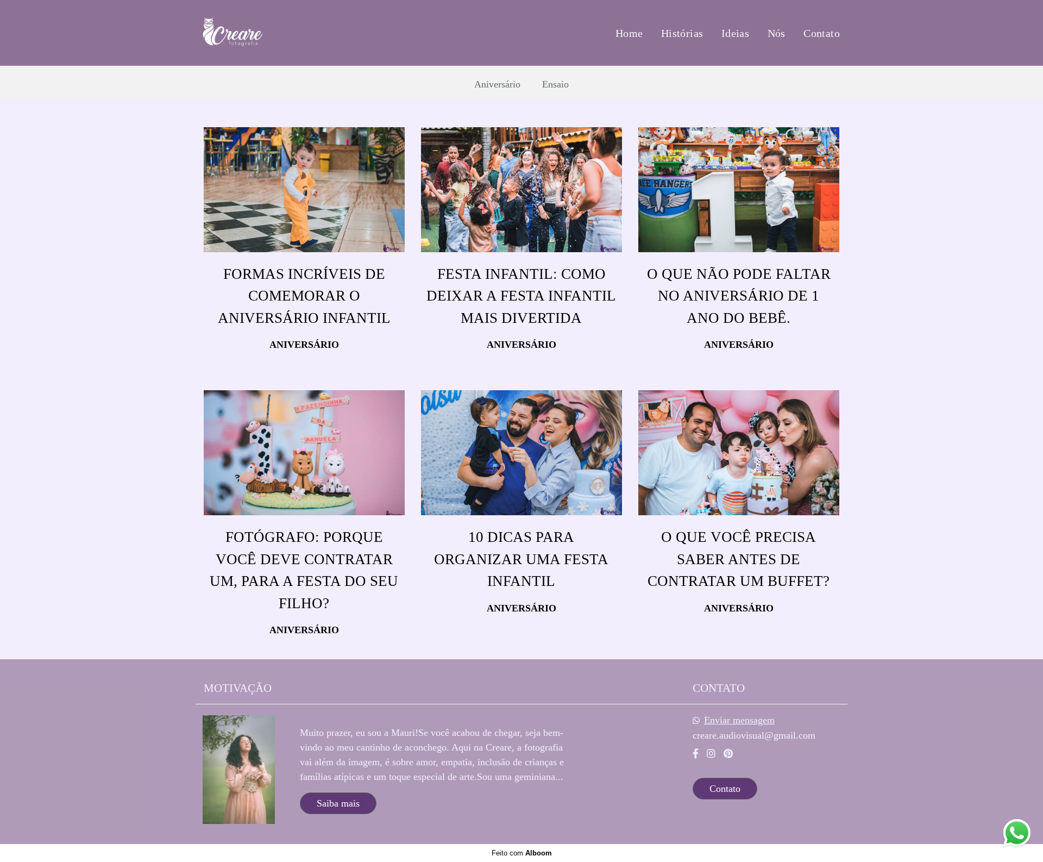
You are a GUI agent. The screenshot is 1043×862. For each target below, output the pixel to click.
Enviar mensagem (739, 720)
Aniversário (497, 84)
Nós (777, 33)
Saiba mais (338, 803)
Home (629, 33)
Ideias (735, 33)
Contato (821, 33)
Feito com (522, 853)
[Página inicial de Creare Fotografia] (268, 32)
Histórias (682, 33)
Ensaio (555, 84)
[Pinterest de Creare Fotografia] (728, 753)
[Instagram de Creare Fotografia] (711, 753)
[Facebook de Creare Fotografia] (696, 753)
